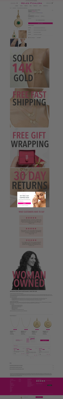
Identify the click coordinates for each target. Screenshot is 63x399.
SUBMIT (24, 203)
